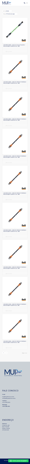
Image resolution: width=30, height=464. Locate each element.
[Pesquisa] (23, 3)
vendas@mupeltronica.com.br (9, 398)
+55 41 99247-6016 (6, 402)
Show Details (9, 51)
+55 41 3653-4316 (6, 406)
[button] (18, 460)
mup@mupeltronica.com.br (8, 396)
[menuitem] (23, 3)
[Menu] (27, 3)
